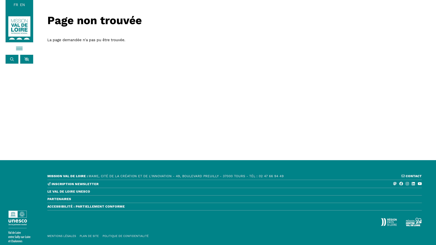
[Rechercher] (12, 59)
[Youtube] (420, 184)
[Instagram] (407, 184)
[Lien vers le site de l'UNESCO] (19, 226)
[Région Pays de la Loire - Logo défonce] (389, 222)
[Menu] (19, 48)
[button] (26, 59)
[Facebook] (401, 184)
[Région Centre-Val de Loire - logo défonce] (414, 222)
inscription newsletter (75, 184)
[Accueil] (19, 28)
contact (413, 176)
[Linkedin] (413, 184)
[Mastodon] (394, 184)
